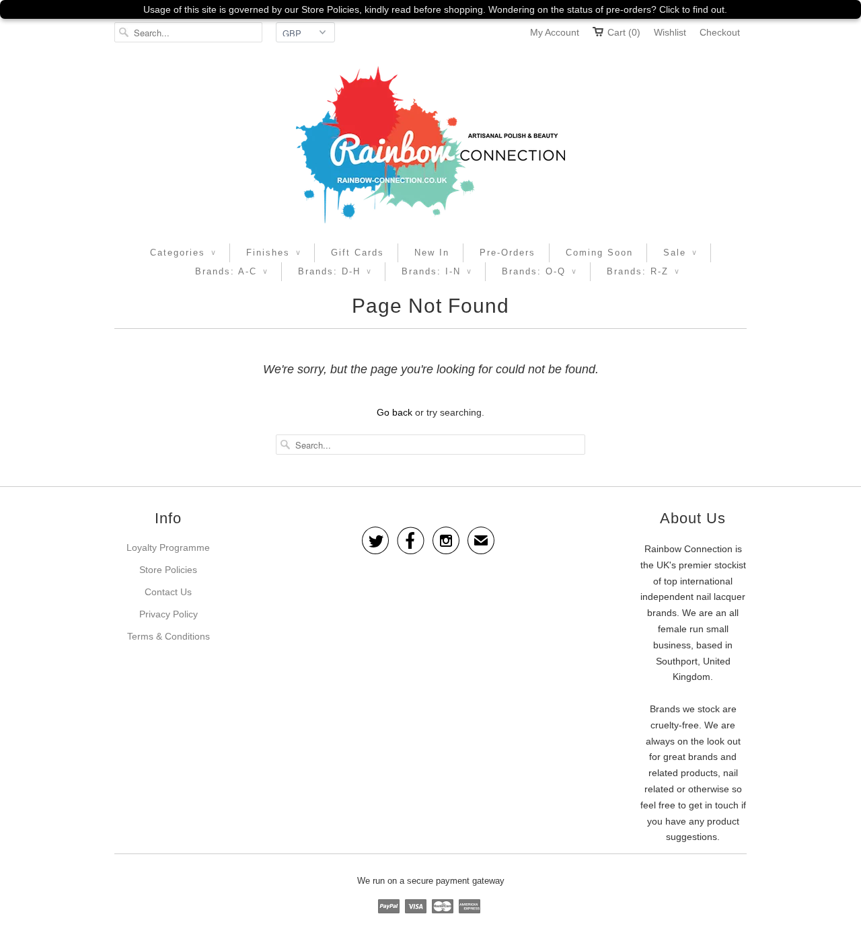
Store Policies (168, 569)
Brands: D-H (334, 271)
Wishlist (670, 32)
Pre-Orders (507, 253)
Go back (394, 412)
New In (431, 253)
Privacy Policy (168, 614)
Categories (183, 253)
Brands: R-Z (643, 271)
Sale (680, 253)
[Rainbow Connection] (430, 144)
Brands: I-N (437, 271)
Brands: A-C (231, 271)
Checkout (720, 32)
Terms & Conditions (168, 636)
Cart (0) (623, 32)
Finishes (273, 253)
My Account (554, 32)
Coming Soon (599, 253)
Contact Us (168, 591)
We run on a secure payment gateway (430, 881)
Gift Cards (357, 253)
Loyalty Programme (168, 547)
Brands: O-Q (539, 271)
